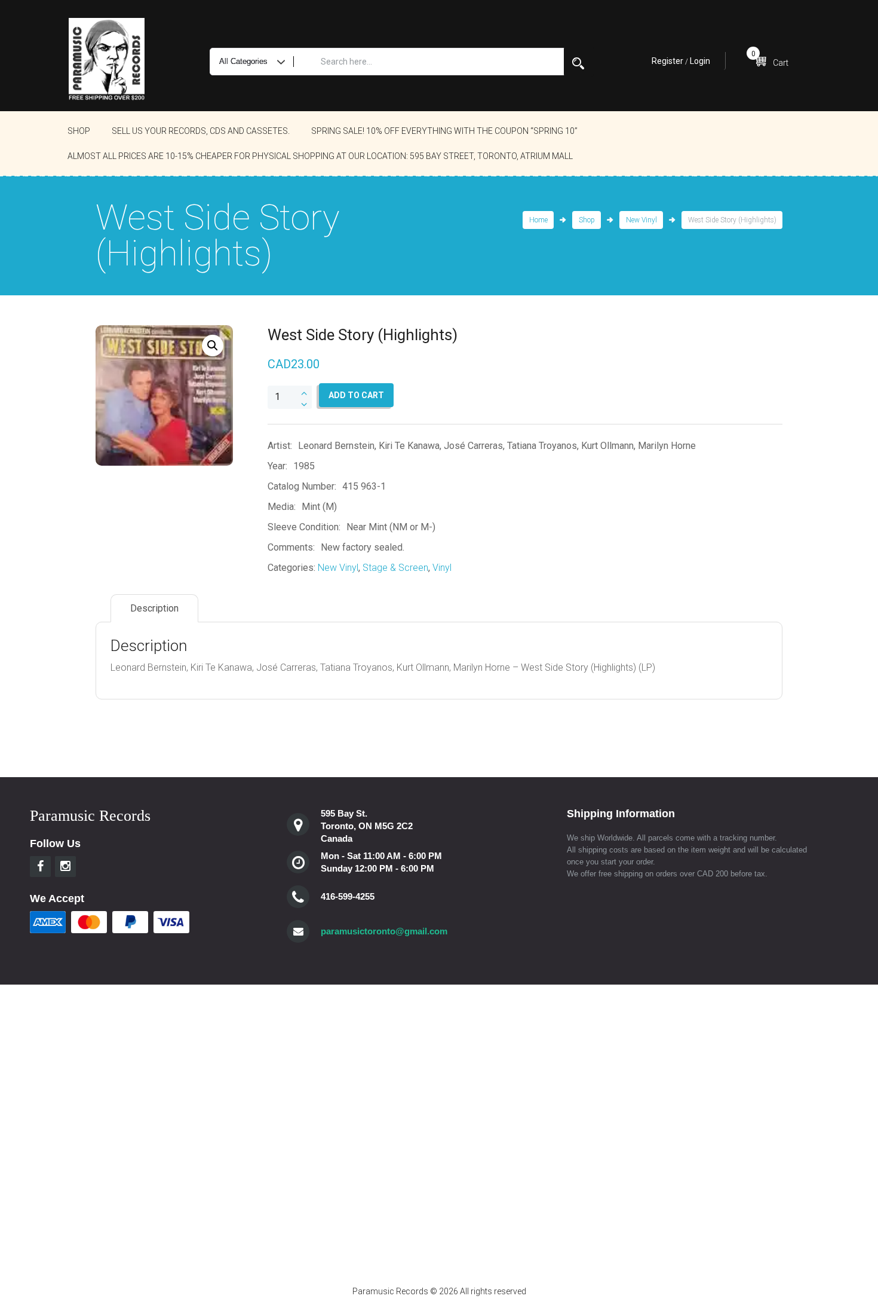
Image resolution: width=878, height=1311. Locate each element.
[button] (212, 345)
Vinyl (442, 567)
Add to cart (356, 395)
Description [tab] (154, 608)
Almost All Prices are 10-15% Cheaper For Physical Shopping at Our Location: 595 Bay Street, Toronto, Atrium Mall (320, 156)
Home (538, 220)
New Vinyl (641, 220)
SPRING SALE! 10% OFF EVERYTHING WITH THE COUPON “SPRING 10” (444, 131)
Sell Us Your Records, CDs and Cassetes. (201, 131)
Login (700, 61)
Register (667, 61)
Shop (78, 131)
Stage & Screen (395, 567)
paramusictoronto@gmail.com (384, 931)
